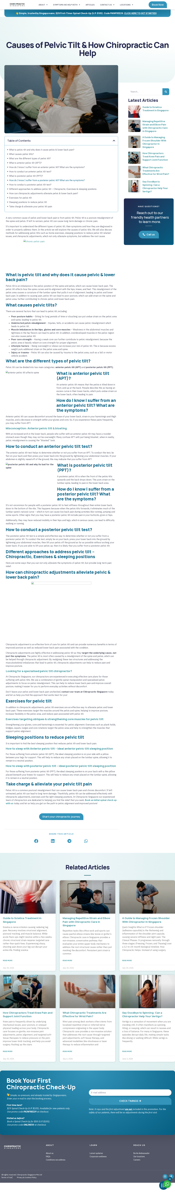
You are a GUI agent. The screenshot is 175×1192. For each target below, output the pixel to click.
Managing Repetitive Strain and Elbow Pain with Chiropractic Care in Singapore (86, 921)
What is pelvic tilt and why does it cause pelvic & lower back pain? (41, 149)
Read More (7, 960)
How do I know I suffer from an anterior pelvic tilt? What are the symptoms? (47, 167)
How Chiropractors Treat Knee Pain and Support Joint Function (155, 156)
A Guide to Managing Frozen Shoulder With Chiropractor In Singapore (146, 919)
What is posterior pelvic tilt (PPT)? (26, 176)
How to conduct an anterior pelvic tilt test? (30, 171)
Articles (90, 5)
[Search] (165, 91)
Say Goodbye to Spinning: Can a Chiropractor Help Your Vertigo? (142, 1014)
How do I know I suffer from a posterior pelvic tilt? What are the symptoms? (47, 180)
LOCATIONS (125, 5)
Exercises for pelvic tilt (20, 197)
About (42, 5)
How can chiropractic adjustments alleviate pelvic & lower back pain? (43, 193)
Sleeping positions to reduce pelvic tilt (28, 202)
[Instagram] (165, 1176)
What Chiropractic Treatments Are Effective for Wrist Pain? (155, 170)
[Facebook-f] (171, 1176)
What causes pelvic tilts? (21, 154)
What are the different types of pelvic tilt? (30, 158)
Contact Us (106, 5)
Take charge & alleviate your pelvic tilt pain (30, 206)
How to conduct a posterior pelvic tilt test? (30, 184)
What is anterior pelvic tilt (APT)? (25, 162)
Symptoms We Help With (65, 5)
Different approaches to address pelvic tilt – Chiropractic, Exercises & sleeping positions (53, 189)
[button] (114, 140)
